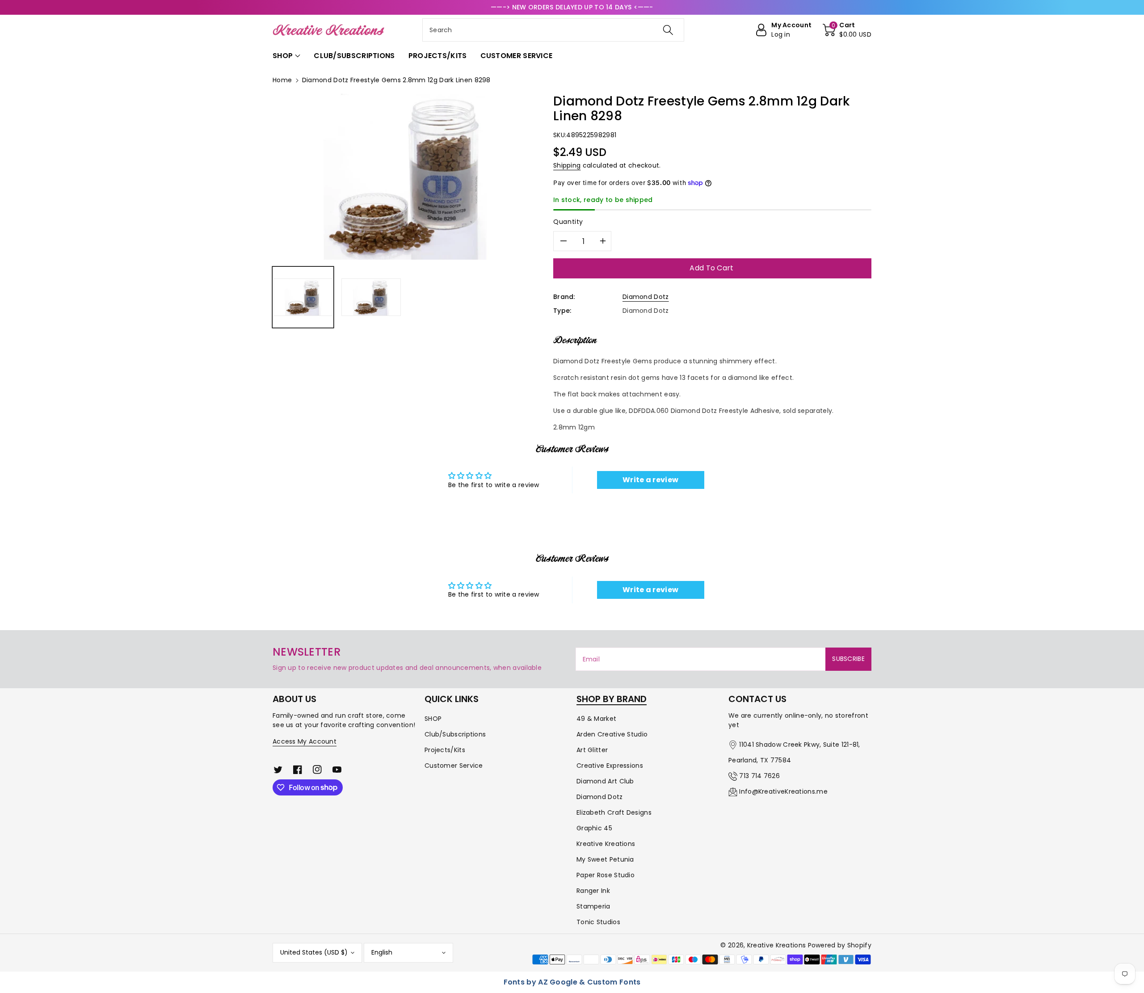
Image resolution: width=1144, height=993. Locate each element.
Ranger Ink (593, 890)
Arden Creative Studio (612, 734)
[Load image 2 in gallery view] (371, 297)
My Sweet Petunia (605, 859)
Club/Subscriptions (455, 734)
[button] (847, 30)
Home (282, 80)
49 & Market (596, 718)
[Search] (668, 30)
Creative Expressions (609, 765)
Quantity (568, 221)
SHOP (433, 718)
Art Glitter (592, 749)
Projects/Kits (445, 749)
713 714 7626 (759, 775)
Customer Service (454, 765)
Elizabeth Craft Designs (614, 812)
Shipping (566, 165)
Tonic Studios (598, 921)
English (381, 952)
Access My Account (304, 741)
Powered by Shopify (839, 945)
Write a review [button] (650, 480)
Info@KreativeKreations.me (783, 791)
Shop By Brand (611, 699)
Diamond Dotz (645, 296)
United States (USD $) (314, 952)
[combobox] (553, 30)
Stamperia (593, 906)
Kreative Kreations (605, 843)
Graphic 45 (594, 828)
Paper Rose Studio (605, 875)
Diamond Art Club (605, 781)
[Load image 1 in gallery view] (303, 297)
